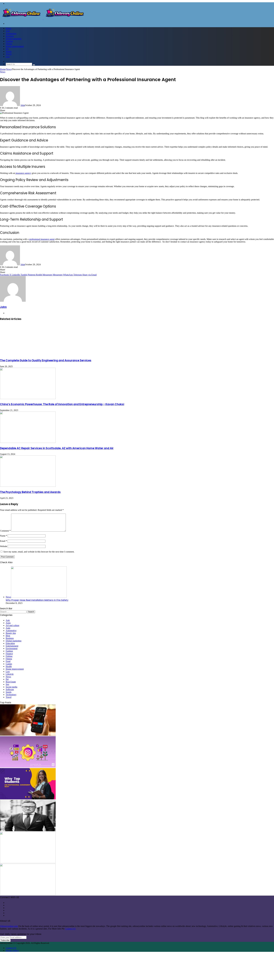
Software (10, 689)
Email (3, 541)
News (8, 69)
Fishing (9, 656)
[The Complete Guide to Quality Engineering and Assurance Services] (28, 354)
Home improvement (15, 46)
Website (3, 546)
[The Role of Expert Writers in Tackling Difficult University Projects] (28, 798)
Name (3, 536)
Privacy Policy (12, 950)
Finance (9, 653)
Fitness (9, 44)
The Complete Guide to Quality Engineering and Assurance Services (45, 360)
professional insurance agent (42, 239)
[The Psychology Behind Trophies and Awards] (28, 486)
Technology (11, 694)
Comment (5, 531)
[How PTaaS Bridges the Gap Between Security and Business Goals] (28, 894)
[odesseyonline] (43, 19)
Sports (8, 51)
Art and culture (12, 625)
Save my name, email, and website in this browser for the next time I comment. (38, 551)
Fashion (9, 41)
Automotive (11, 33)
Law (8, 56)
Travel (8, 54)
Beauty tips (11, 633)
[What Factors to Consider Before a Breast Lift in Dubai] (28, 862)
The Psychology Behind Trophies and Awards (30, 492)
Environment (11, 648)
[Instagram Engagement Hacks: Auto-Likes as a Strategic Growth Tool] (28, 767)
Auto (8, 628)
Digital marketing (13, 38)
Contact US (70, 928)
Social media (11, 687)
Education (10, 643)
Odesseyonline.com (9, 926)
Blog (8, 635)
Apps (8, 623)
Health (9, 666)
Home (8, 28)
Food (8, 661)
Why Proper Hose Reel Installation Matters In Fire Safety (37, 600)
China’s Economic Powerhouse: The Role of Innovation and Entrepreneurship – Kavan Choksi (62, 404)
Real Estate (11, 682)
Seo (7, 684)
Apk (8, 31)
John (23, 105)
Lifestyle (10, 674)
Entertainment (12, 646)
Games (9, 664)
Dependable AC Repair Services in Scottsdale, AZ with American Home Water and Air (57, 448)
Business (10, 36)
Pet (7, 49)
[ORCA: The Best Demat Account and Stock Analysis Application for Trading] (28, 735)
